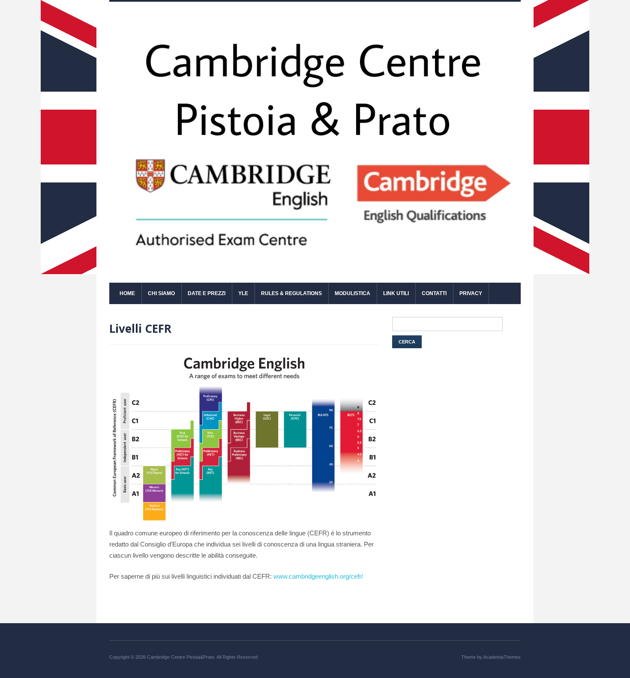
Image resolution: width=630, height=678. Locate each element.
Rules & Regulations (291, 293)
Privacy (470, 293)
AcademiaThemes (502, 657)
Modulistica (352, 293)
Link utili (396, 293)
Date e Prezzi (206, 293)
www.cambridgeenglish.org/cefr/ (318, 576)
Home (127, 293)
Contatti (434, 293)
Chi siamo (161, 293)
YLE (243, 293)
